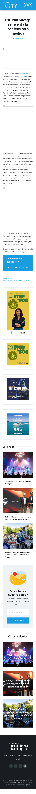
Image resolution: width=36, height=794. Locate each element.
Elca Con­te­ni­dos (16, 782)
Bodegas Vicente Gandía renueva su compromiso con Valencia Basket (18, 683)
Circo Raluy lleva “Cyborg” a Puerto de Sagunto (18, 654)
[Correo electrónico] (27, 267)
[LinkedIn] (16, 267)
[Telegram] (23, 267)
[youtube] (25, 766)
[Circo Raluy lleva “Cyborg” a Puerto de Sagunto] (18, 454)
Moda (11, 278)
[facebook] (11, 766)
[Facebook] (8, 267)
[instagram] (20, 766)
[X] (12, 267)
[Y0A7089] (11, 49)
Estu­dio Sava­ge (24, 74)
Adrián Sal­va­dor (7, 280)
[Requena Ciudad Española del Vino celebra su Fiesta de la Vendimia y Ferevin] (18, 525)
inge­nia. (27, 785)
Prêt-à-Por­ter (27, 280)
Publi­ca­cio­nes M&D (19, 780)
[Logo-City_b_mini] (10, 3)
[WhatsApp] (19, 267)
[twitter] (16, 766)
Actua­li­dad (6, 278)
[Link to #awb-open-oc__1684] (30, 5)
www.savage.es (21, 252)
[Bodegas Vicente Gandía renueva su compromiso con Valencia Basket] (18, 489)
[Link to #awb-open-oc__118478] (26, 5)
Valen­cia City (19, 38)
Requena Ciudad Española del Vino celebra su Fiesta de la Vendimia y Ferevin (17, 554)
